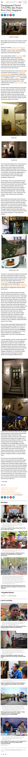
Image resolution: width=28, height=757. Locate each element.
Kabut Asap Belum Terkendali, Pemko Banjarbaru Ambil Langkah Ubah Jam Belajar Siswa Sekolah (13, 683)
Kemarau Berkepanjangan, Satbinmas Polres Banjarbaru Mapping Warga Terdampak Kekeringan (12, 554)
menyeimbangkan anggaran (13, 49)
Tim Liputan (4, 12)
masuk (7, 595)
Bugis (2, 77)
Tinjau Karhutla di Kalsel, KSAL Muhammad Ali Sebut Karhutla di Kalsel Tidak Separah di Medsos (13, 627)
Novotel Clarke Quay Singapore (7, 494)
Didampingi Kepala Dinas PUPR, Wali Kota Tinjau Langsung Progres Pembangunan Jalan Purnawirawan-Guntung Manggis (13, 713)
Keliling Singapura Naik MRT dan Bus (10, 493)
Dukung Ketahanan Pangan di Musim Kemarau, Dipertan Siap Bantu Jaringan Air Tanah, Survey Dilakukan (13, 587)
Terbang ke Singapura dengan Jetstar (8, 489)
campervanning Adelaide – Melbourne (17, 285)
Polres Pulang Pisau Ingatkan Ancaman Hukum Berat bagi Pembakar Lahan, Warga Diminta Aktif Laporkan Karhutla (14, 742)
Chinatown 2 (16, 77)
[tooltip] (2, 15)
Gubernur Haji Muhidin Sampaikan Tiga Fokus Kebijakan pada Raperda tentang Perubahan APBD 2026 (13, 656)
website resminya (19, 82)
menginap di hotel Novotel (18, 47)
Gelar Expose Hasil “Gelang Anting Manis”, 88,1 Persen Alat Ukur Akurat (13, 528)
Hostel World (19, 56)
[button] (25, 2)
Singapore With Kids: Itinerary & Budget (9, 488)
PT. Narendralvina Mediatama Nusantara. (13, 749)
